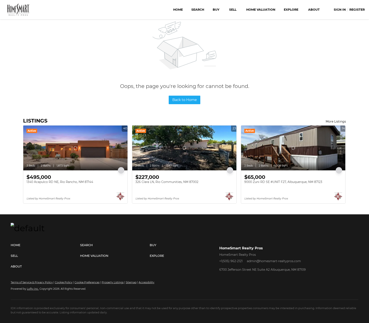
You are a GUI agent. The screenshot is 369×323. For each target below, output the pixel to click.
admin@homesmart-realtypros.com (274, 261)
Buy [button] (216, 10)
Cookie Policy (63, 282)
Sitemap (131, 282)
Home (178, 10)
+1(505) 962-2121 (231, 261)
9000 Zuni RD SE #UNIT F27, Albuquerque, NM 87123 (283, 182)
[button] (45, 245)
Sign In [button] (340, 10)
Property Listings (113, 282)
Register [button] (357, 10)
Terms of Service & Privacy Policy (32, 282)
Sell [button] (232, 10)
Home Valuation (260, 10)
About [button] (314, 10)
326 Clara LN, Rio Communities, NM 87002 (166, 182)
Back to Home (184, 100)
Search (197, 10)
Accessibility (146, 282)
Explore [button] (291, 10)
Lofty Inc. (33, 288)
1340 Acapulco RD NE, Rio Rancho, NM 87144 (59, 182)
